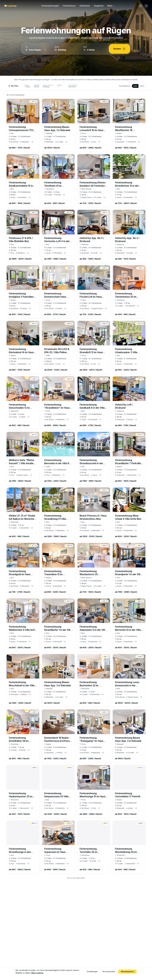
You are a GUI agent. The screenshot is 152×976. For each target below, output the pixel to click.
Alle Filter (14, 86)
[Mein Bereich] (146, 6)
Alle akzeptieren (127, 971)
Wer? (85, 47)
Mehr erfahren (37, 973)
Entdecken (85, 6)
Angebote (98, 6)
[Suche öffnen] (140, 6)
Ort (26, 47)
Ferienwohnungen (50, 6)
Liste (135, 86)
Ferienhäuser (69, 6)
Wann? (57, 47)
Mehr (109, 6)
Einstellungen (92, 971)
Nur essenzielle (109, 971)
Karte (142, 86)
